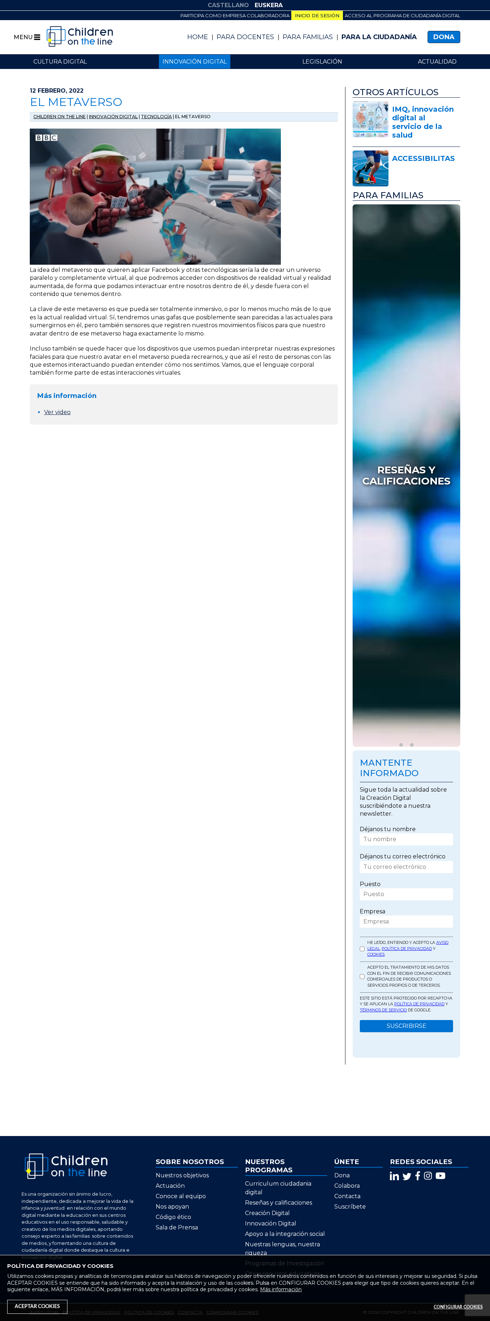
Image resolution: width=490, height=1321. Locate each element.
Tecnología (156, 116)
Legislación (322, 61)
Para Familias (308, 37)
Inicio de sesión (317, 15)
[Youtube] (440, 1175)
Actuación (170, 1185)
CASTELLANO (228, 5)
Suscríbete (350, 1206)
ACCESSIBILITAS (423, 158)
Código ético (173, 1217)
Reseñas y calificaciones (278, 1202)
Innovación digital (194, 61)
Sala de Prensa (177, 1227)
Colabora (347, 1185)
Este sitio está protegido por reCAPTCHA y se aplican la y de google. (406, 1003)
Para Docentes (245, 37)
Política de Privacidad (407, 948)
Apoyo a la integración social (285, 1233)
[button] (401, 745)
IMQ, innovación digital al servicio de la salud (423, 122)
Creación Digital (267, 1213)
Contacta (347, 1196)
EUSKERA (269, 5)
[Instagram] (428, 1175)
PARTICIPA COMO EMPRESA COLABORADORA (234, 15)
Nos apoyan (172, 1206)
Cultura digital (60, 61)
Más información (281, 1289)
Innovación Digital (270, 1223)
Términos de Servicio (383, 1009)
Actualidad (437, 61)
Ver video (57, 412)
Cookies (376, 954)
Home (197, 37)
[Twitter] (406, 1175)
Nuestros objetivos (182, 1175)
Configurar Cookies (458, 1307)
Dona (443, 37)
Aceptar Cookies (37, 1306)
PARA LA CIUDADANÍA (379, 37)
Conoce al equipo (181, 1196)
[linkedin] (394, 1175)
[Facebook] (418, 1175)
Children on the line (59, 116)
